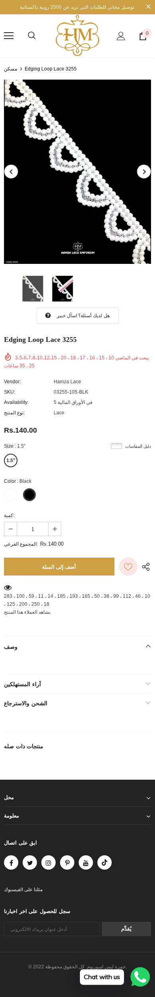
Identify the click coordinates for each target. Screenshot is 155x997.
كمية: (9, 515)
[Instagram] (48, 862)
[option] (77, 172)
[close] (148, 7)
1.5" (10, 460)
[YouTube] (86, 862)
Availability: (16, 402)
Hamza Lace (67, 381)
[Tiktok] (104, 862)
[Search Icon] (32, 36)
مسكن (10, 69)
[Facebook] (11, 862)
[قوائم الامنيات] (128, 567)
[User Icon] (121, 36)
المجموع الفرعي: (21, 544)
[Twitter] (30, 862)
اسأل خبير (67, 315)
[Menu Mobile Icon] (9, 36)
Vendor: (12, 381)
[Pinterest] (67, 862)
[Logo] (77, 35)
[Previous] (11, 171)
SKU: (9, 392)
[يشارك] (144, 567)
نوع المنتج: (14, 413)
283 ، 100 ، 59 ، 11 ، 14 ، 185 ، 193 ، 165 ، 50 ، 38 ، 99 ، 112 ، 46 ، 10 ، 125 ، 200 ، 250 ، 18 (77, 600)
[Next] (144, 171)
